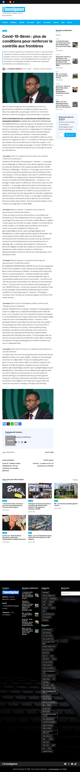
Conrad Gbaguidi (47, 665)
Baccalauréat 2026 (47, 639)
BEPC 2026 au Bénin (47, 649)
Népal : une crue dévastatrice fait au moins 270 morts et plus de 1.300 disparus (63, 104)
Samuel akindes (46, 728)
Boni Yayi (45, 656)
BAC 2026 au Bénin (47, 636)
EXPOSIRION (45, 682)
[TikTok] (13, 2)
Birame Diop (45, 652)
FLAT (64, 769)
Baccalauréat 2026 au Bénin (48, 642)
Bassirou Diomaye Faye (48, 646)
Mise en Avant (46, 705)
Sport (57, 71)
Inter (57, 99)
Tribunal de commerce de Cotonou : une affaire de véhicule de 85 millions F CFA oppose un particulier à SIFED (63, 61)
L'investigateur (9, 764)
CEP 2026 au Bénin (47, 662)
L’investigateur (54, 769)
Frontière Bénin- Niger (48, 688)
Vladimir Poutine (47, 751)
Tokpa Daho (45, 742)
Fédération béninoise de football (49, 692)
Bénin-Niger (45, 659)
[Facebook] (3, 2)
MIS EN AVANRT (46, 708)
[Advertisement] (40, 564)
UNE (43, 748)
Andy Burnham (46, 633)
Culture (44, 598)
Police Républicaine (47, 719)
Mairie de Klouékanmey (49, 702)
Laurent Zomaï (46, 699)
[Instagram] (22, 442)
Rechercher (70, 135)
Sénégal (51, 739)
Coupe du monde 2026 (48, 676)
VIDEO (49, 748)
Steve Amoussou (47, 736)
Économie (45, 620)
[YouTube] (10, 2)
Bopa (52, 656)
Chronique (45, 592)
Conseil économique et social (48, 672)
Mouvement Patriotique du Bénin (49, 715)
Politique (45, 608)
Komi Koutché (46, 696)
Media (50, 604)
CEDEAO (54, 659)
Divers (44, 601)
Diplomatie (53, 598)
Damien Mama (46, 679)
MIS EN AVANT (46, 711)
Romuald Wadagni (47, 725)
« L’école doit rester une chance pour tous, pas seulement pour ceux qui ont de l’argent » (63, 44)
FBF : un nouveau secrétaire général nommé (62, 75)
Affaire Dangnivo (47, 629)
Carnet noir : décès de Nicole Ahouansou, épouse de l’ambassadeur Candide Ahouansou (14, 537)
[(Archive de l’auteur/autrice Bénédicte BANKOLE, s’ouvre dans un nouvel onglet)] (3, 70)
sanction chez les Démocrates (47, 732)
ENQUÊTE (51, 601)
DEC (54, 679)
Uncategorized (46, 617)
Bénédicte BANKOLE (15, 69)
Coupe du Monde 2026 (48, 595)
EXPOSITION (10, 452)
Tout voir (58, 35)
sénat (44, 739)
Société (4, 31)
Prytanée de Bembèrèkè (49, 722)
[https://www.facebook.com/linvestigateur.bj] (65, 764)
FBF (52, 685)
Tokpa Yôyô (45, 745)
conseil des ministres (48, 668)
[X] (7, 2)
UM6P (53, 745)
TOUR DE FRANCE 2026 (48, 614)
